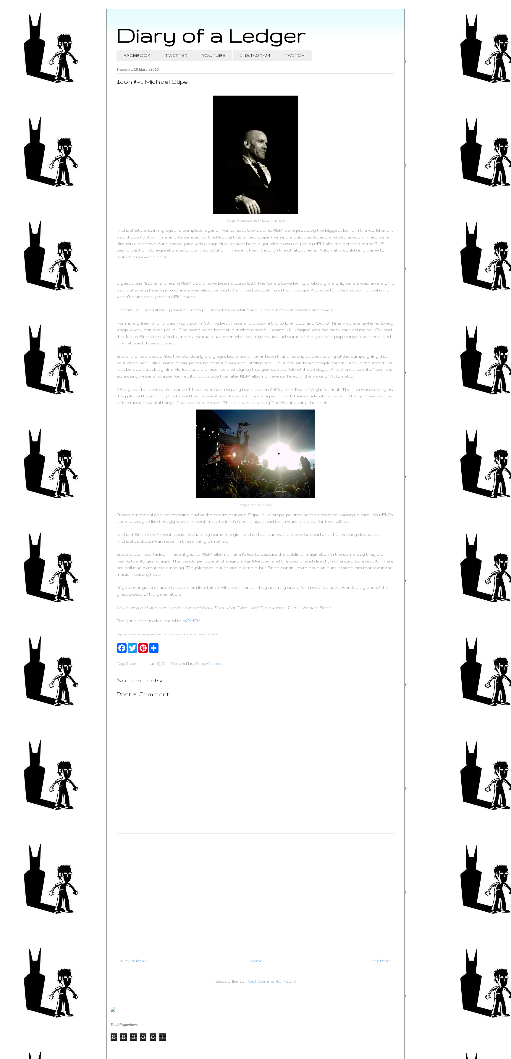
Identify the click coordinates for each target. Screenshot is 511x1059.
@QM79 (190, 620)
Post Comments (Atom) (271, 981)
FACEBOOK (137, 55)
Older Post (378, 960)
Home (256, 960)
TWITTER (176, 55)
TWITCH (294, 55)
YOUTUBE (213, 55)
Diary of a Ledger (211, 34)
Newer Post (133, 960)
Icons (133, 663)
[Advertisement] (255, 893)
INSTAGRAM (255, 55)
